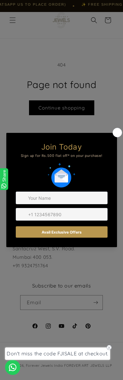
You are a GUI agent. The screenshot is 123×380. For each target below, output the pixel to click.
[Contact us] (12, 367)
